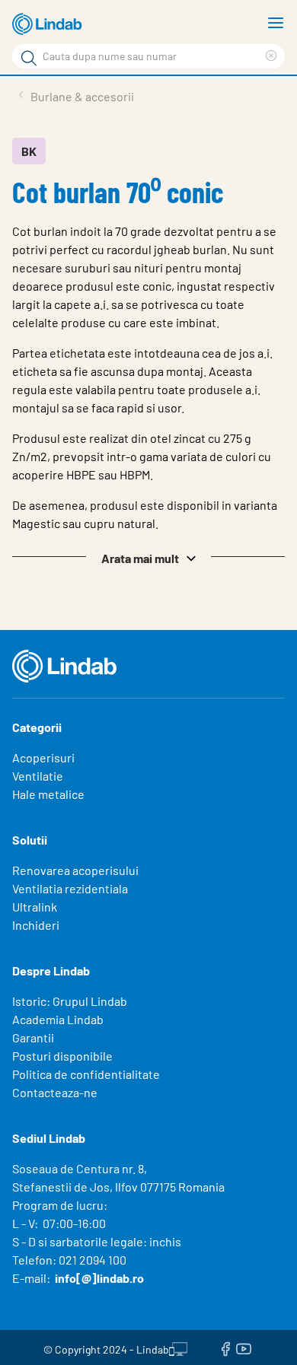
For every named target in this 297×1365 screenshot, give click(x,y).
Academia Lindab (58, 1019)
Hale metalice (48, 794)
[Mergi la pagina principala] (49, 24)
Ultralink (34, 906)
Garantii (33, 1037)
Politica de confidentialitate (86, 1074)
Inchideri (35, 925)
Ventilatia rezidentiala (70, 888)
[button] (148, 557)
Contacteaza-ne (54, 1092)
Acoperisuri (43, 757)
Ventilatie (37, 775)
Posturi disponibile (62, 1055)
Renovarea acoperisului (75, 870)
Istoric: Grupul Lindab (69, 1001)
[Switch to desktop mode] (178, 1347)
